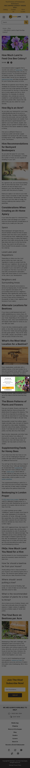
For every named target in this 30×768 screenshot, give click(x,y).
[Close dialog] (28, 377)
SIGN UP (7, 387)
